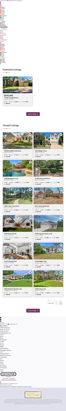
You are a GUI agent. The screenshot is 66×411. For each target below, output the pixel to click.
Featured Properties (5, 355)
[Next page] (60, 303)
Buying (1, 38)
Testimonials (3, 340)
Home (1, 30)
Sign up (1, 25)
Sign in (4, 25)
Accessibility (3, 366)
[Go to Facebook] (0, 2)
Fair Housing (3, 367)
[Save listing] (30, 78)
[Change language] (1, 6)
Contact (2, 41)
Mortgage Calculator (5, 350)
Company (2, 334)
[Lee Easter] (8, 380)
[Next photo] (30, 85)
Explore (1, 351)
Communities (3, 39)
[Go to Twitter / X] (0, 3)
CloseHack (9, 385)
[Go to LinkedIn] (0, 4)
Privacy (2, 360)
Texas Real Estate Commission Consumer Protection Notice (15, 386)
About (1, 32)
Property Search (4, 353)
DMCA (2, 364)
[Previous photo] (4, 85)
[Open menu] (0, 63)
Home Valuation (4, 348)
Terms (1, 362)
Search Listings (32, 114)
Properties (2, 33)
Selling (1, 36)
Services (2, 343)
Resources (2, 35)
